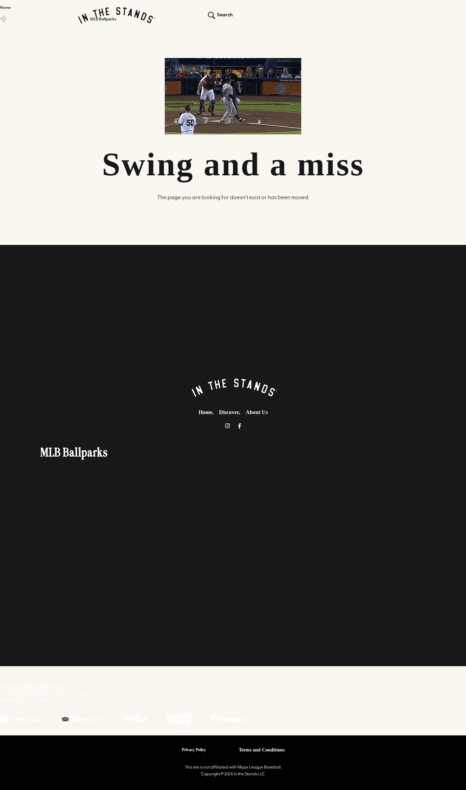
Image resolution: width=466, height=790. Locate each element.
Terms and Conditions (262, 749)
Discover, (229, 412)
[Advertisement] (233, 309)
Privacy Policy (194, 749)
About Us (257, 412)
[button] (58, 19)
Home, (206, 412)
